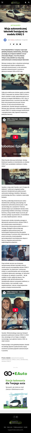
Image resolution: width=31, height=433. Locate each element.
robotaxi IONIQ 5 (6, 361)
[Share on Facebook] (10, 44)
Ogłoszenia (9, 427)
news (18, 359)
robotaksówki (24, 359)
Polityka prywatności (18, 427)
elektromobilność (6, 359)
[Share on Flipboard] (16, 44)
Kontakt (25, 427)
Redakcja (13, 40)
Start (5, 427)
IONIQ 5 (14, 359)
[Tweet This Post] (13, 44)
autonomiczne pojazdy (17, 358)
